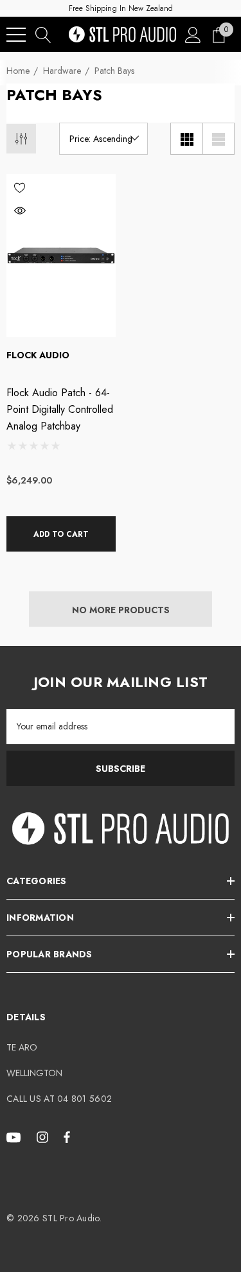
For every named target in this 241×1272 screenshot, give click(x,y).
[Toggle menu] (16, 34)
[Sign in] (193, 34)
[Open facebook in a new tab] (67, 1137)
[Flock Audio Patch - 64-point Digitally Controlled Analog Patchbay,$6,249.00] (61, 255)
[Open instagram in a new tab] (44, 1137)
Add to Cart (61, 534)
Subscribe (120, 768)
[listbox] (103, 139)
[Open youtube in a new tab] (15, 1137)
